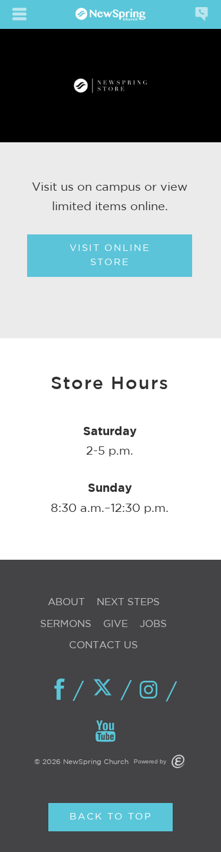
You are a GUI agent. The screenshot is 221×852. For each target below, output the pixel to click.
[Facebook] (60, 690)
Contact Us (103, 645)
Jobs (153, 624)
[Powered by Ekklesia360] (178, 761)
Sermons (65, 624)
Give (115, 624)
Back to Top (111, 816)
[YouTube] (106, 732)
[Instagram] (152, 691)
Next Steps (128, 602)
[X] (106, 689)
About (66, 602)
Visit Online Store (110, 255)
